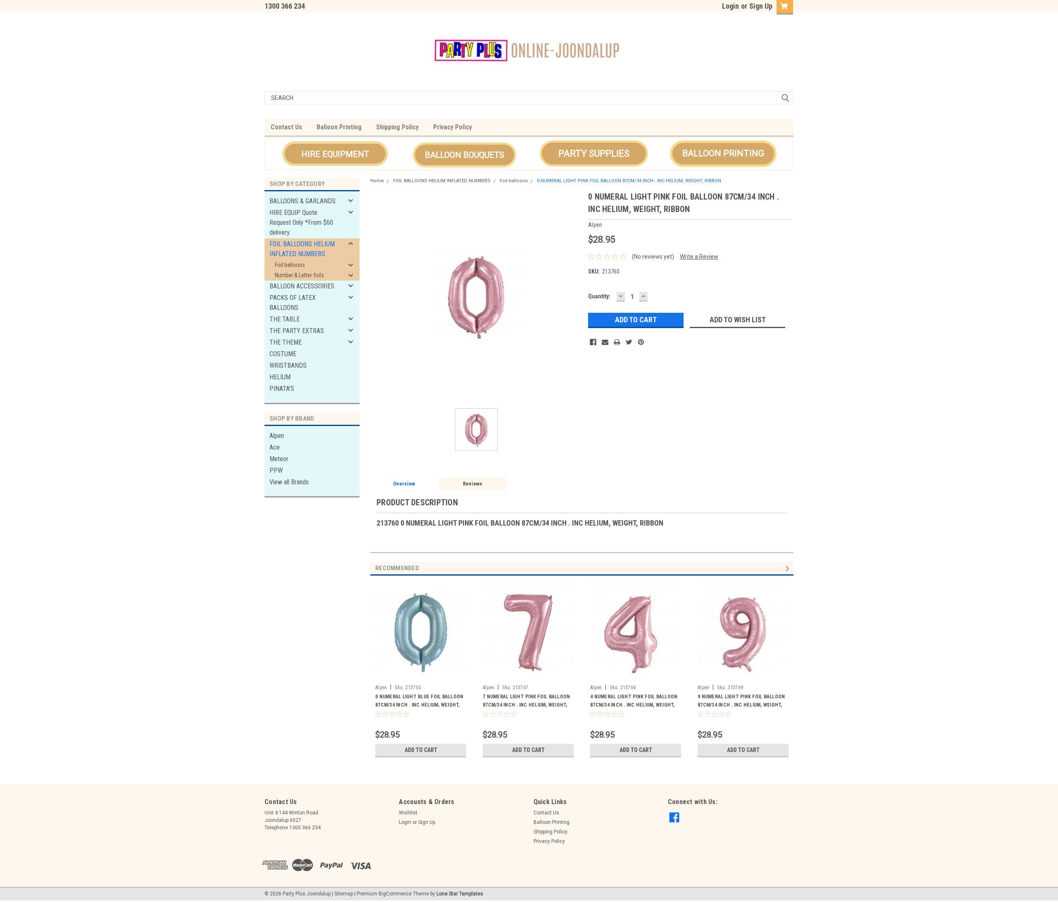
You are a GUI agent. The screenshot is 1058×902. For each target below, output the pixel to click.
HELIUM (280, 377)
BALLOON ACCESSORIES (301, 286)
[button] (335, 153)
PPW (276, 470)
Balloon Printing (339, 127)
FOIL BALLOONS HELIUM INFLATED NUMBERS (302, 249)
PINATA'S (281, 389)
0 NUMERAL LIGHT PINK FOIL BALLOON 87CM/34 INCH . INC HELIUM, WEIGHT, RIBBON (629, 180)
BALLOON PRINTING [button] (723, 153)
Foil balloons (290, 265)
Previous (781, 569)
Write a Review (699, 256)
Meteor (278, 459)
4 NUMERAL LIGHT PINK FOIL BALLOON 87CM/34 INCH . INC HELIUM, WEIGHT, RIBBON (633, 705)
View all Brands (289, 482)
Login (730, 6)
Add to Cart (421, 750)
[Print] (617, 342)
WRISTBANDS (288, 365)
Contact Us (286, 127)
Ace (274, 447)
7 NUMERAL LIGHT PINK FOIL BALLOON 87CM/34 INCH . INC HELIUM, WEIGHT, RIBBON (526, 705)
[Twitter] (629, 342)
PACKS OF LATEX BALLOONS (292, 303)
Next (789, 569)
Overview (404, 484)
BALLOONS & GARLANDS (302, 201)
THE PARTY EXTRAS (296, 331)
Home (377, 180)
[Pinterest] (641, 342)
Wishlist (408, 813)
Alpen (276, 436)
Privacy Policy (452, 127)
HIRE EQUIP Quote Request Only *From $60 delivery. (301, 222)
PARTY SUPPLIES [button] (593, 153)
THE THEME (285, 342)
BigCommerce (395, 894)
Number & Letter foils (299, 275)
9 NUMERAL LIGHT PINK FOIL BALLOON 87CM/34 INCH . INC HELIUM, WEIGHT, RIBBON (741, 705)
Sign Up (760, 6)
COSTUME (282, 354)
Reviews (472, 484)
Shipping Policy (397, 127)
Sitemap (343, 894)
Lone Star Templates (459, 894)
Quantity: (599, 296)
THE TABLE (284, 319)
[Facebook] (593, 342)
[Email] (605, 342)
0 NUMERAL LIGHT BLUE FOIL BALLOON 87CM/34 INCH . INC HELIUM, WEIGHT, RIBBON (419, 705)
